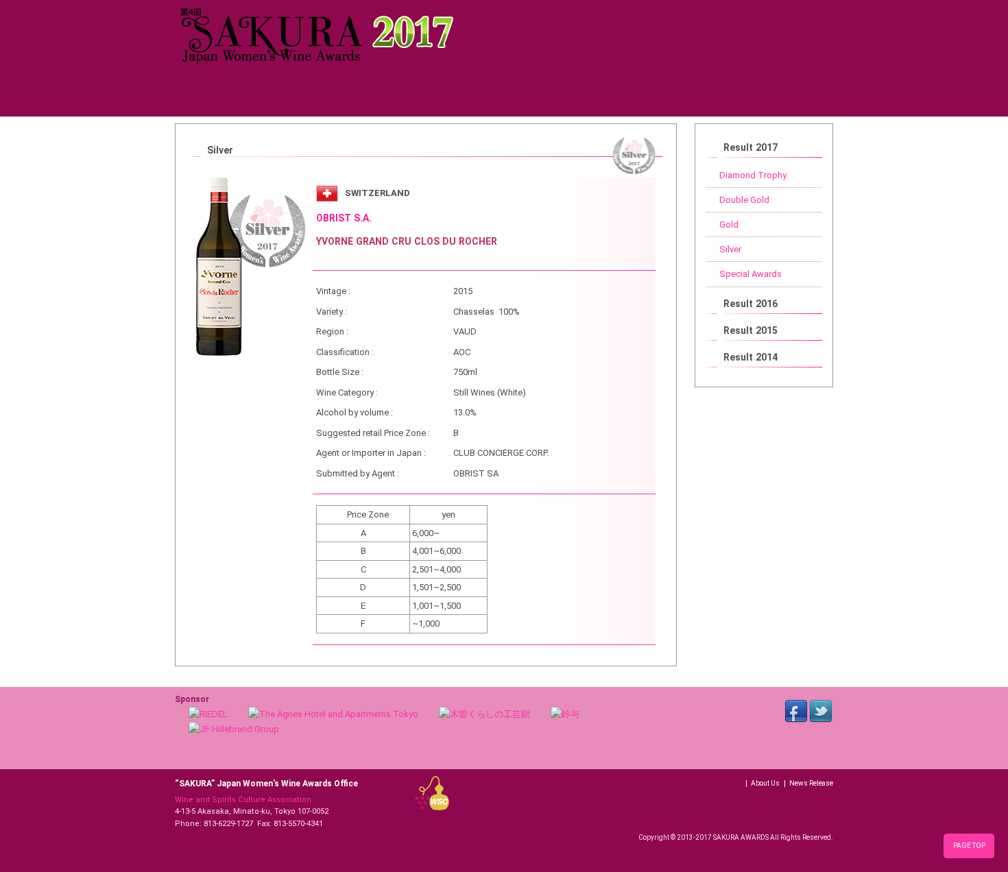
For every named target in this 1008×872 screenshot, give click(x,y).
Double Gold (744, 200)
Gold (729, 224)
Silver (730, 249)
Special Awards (750, 274)
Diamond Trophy (753, 175)
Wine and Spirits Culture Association (243, 799)
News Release (811, 783)
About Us (765, 783)
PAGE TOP (969, 845)
